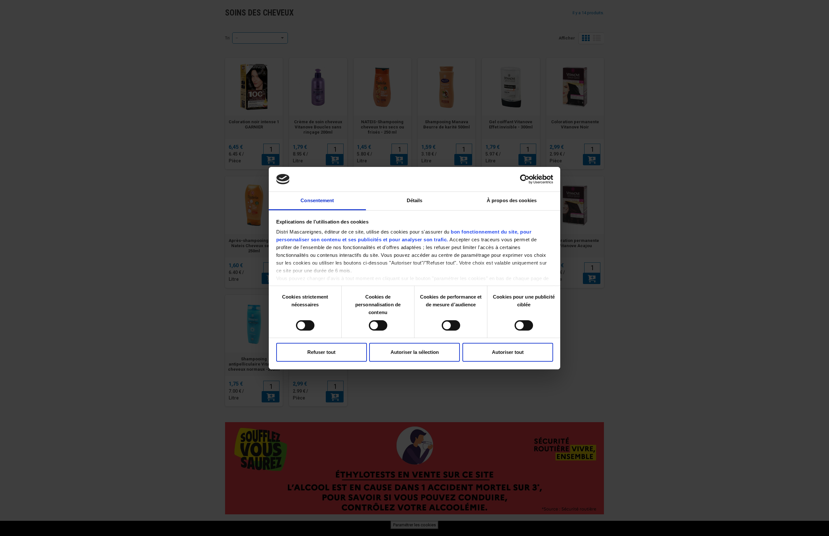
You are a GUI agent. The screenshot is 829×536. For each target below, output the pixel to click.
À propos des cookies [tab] (512, 200)
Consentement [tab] (317, 200)
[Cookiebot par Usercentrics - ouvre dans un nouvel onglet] (524, 179)
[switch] (371, 322)
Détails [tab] (415, 200)
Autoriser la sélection (415, 352)
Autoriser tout (508, 352)
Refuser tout (321, 352)
